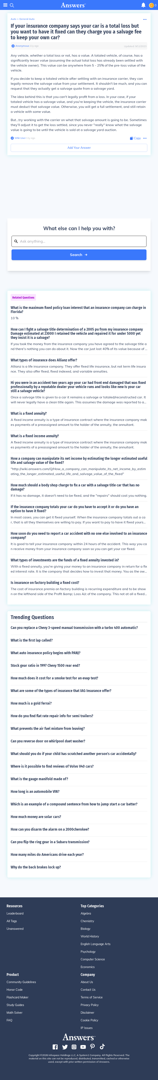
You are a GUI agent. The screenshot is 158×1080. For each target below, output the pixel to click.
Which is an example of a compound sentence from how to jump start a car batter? (74, 804)
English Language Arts (95, 944)
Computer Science (93, 959)
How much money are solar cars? (36, 816)
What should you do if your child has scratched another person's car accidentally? (73, 753)
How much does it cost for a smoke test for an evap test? (54, 678)
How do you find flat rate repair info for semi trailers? (52, 716)
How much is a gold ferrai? (31, 703)
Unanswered (15, 929)
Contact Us (88, 990)
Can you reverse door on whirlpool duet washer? (48, 741)
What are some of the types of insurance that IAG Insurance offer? (61, 690)
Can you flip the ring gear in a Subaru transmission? (50, 842)
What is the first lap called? (32, 640)
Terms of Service (92, 997)
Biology (85, 929)
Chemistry (87, 921)
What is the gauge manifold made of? (39, 779)
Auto (13, 18)
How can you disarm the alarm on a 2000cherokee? (50, 829)
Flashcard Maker (17, 997)
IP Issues (87, 1028)
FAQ (9, 1020)
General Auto (27, 18)
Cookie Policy (89, 1020)
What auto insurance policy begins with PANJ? (45, 653)
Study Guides (15, 1005)
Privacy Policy (90, 1005)
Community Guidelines (21, 982)
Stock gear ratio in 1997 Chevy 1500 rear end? (45, 665)
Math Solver (14, 1013)
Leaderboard (15, 913)
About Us (87, 982)
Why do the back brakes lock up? (36, 867)
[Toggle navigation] (5, 5)
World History (90, 936)
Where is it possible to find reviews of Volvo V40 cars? (52, 766)
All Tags (12, 921)
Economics (88, 967)
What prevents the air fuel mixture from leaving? (48, 728)
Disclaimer (87, 1013)
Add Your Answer (79, 148)
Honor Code (15, 990)
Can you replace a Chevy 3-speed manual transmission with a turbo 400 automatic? (74, 627)
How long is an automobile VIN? (35, 791)
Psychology (88, 952)
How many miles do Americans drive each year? (47, 854)
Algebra (86, 913)
